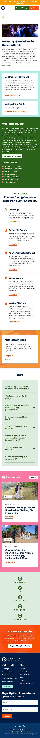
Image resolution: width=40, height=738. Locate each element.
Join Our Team (24, 674)
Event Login (7, 687)
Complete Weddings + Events (22, 730)
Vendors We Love (28, 684)
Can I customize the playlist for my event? (16, 458)
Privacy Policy (30, 733)
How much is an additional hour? (16, 418)
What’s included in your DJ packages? (16, 427)
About (22, 665)
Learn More (13, 221)
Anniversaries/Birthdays (10, 678)
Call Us (35, 8)
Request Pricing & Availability (20, 646)
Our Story (23, 668)
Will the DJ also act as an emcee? (15, 448)
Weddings (5, 669)
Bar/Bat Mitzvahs (7, 681)
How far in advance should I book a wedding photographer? (17, 407)
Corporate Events (8, 672)
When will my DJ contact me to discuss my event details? (17, 387)
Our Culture (24, 671)
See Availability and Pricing (15, 111)
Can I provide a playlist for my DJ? (16, 397)
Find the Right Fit (11, 95)
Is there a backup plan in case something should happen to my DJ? (15, 438)
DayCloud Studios (23, 732)
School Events (6, 675)
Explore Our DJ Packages (12, 156)
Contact (22, 680)
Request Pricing (21, 8)
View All (33, 477)
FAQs (21, 677)
